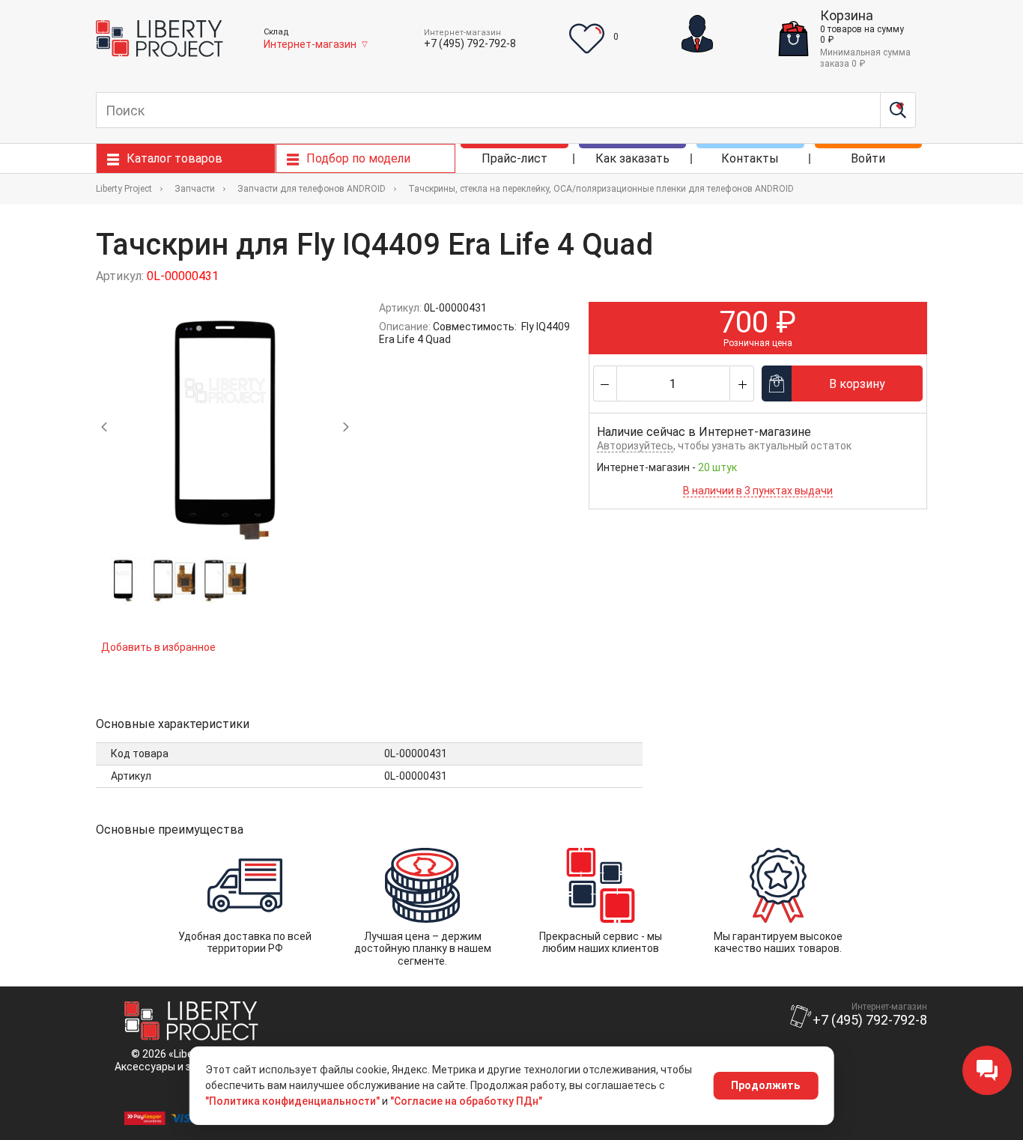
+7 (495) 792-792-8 (470, 43)
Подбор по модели (358, 158)
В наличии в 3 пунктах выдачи (758, 491)
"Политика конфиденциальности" (292, 1101)
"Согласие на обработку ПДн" (466, 1101)
